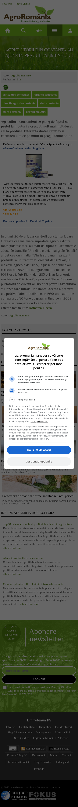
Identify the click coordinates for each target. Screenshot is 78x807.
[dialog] (39, 403)
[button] (39, 399)
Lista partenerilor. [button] (39, 421)
